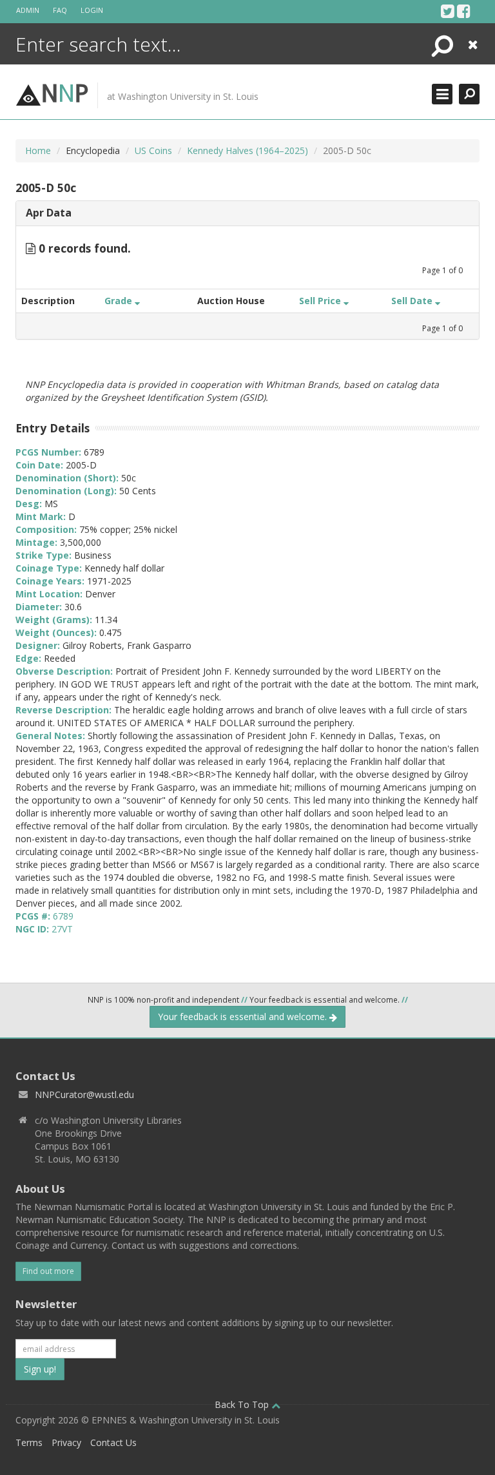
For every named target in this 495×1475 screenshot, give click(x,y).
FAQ (60, 10)
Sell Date (413, 300)
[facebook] (464, 11)
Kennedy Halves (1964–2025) (247, 150)
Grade (119, 300)
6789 (63, 916)
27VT (62, 929)
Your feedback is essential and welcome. (243, 1016)
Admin (27, 10)
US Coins (153, 150)
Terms (29, 1442)
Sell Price (321, 300)
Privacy (66, 1442)
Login (92, 10)
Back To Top (243, 1404)
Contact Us (113, 1442)
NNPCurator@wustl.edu (84, 1094)
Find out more (48, 1271)
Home (38, 150)
